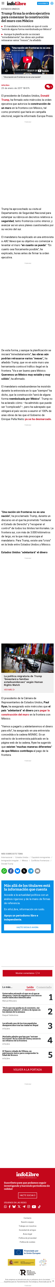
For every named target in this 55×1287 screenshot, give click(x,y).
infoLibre (6, 1029)
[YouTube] (34, 1207)
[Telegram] (24, 1206)
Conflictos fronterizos (40, 861)
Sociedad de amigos (27, 1230)
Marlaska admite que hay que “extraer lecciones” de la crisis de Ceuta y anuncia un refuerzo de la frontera (21, 1038)
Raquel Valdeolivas (10, 1015)
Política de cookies (27, 1242)
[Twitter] (19, 1206)
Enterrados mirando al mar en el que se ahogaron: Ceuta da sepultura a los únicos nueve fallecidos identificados (22, 995)
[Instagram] (28, 1206)
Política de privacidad (27, 1238)
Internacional (6, 857)
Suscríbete (43, 3)
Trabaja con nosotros (27, 1226)
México (25, 861)
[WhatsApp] (5, 1206)
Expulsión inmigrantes (41, 857)
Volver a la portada (27, 1069)
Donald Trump (7, 864)
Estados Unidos (21, 857)
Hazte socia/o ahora (27, 927)
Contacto (27, 1218)
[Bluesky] (14, 1206)
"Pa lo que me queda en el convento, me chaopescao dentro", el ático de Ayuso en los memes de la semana (21, 1010)
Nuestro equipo (27, 1222)
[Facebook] (10, 1207)
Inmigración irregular (10, 861)
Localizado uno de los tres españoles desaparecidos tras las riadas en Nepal (20, 1024)
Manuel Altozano (9, 1001)
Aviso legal (27, 1234)
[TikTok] (39, 1207)
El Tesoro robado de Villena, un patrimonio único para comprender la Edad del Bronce (20, 1053)
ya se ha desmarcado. (38, 419)
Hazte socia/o (27, 1195)
